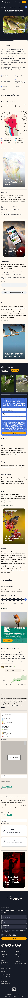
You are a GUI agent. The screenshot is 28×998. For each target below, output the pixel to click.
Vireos (19, 7)
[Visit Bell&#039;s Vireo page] (7, 383)
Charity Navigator (14, 989)
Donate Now (4, 979)
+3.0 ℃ (9, 786)
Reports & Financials (6, 966)
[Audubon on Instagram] (2, 945)
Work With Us (18, 954)
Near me (16, 2)
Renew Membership (5, 983)
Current (4, 784)
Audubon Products (5, 976)
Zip (3, 413)
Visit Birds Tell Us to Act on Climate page (14, 627)
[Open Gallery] (23, 18)
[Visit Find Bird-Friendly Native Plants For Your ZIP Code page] (14, 526)
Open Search (4, 7)
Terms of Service (14, 429)
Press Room (17, 959)
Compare (6, 370)
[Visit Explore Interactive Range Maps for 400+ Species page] (14, 169)
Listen (26, 7)
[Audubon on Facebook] (6, 945)
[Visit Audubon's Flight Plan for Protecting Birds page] (14, 341)
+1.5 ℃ (9, 784)
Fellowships (17, 956)
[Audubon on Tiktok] (16, 945)
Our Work (8, 326)
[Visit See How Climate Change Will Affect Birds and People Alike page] (14, 870)
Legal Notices (7, 996)
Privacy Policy (17, 426)
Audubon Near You (5, 974)
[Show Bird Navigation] (2, 7)
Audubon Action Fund (6, 968)
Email (4, 409)
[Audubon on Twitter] (9, 945)
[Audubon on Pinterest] (19, 945)
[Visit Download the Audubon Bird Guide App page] (14, 239)
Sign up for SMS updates (20, 963)
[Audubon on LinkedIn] (13, 945)
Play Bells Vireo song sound (12, 376)
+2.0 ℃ (3, 786)
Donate (24, 2)
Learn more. (8, 278)
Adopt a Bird (15, 370)
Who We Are (4, 954)
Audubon (7, 2)
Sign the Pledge (8, 640)
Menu (2, 2)
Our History (4, 956)
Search (19, 2)
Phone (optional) (6, 417)
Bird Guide (13, 7)
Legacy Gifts (4, 981)
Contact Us (17, 961)
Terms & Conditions (12, 935)
